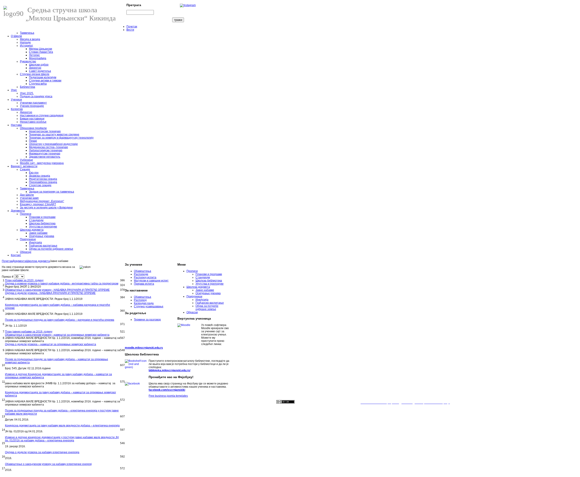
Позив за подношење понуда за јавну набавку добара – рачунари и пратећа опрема (59, 319)
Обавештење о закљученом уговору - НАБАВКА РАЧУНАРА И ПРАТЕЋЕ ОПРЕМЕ (57, 289)
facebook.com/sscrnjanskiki (167, 389)
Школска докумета (38, 261)
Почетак (7, 261)
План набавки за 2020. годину (24, 280)
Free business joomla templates (168, 395)
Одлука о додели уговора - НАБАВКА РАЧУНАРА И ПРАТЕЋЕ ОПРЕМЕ (50, 293)
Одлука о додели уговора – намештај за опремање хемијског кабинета (50, 344)
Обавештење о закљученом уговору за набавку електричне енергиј (48, 464)
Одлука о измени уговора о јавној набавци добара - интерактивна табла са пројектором (61, 283)
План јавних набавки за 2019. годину (28, 331)
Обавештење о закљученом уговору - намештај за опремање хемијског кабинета (57, 334)
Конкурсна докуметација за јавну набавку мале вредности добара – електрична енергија (62, 425)
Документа (19, 261)
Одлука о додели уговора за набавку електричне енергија (42, 452)
